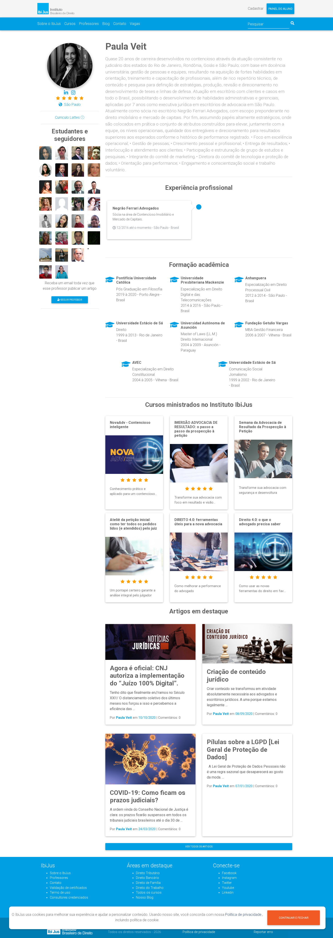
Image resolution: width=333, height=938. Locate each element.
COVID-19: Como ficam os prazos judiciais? (147, 796)
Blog (106, 24)
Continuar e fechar (294, 917)
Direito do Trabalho (150, 888)
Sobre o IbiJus (49, 24)
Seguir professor (71, 299)
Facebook (229, 873)
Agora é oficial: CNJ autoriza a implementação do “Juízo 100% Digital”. (147, 675)
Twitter (227, 883)
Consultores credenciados (69, 897)
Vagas (135, 24)
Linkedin (228, 893)
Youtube (228, 888)
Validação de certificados (68, 888)
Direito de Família (148, 883)
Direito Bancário (147, 878)
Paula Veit (124, 718)
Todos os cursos (149, 893)
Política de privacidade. (243, 914)
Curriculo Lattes (68, 117)
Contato (119, 24)
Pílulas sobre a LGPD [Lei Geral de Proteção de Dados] (243, 749)
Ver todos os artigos (198, 846)
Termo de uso (60, 893)
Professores (89, 24)
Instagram (229, 878)
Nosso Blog (144, 897)
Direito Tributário (148, 873)
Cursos (69, 24)
